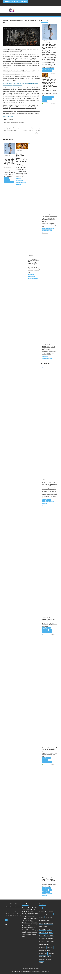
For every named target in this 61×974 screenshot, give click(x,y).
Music (48, 941)
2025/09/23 (52, 506)
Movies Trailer (49, 938)
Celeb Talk (48, 499)
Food (40, 926)
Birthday (50, 908)
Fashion (41, 923)
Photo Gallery (50, 947)
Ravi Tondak (14, 26)
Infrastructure (42, 929)
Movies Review (50, 935)
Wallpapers (42, 959)
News (52, 941)
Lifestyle (41, 932)
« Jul (6, 924)
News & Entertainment (19, 122)
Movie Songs (42, 935)
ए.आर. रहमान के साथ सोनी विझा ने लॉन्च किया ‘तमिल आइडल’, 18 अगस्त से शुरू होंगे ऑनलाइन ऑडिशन (30, 923)
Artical (40, 908)
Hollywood (45, 926)
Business (51, 911)
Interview (49, 929)
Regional (49, 950)
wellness (41, 962)
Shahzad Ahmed (8, 157)
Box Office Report (43, 911)
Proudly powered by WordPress (20, 971)
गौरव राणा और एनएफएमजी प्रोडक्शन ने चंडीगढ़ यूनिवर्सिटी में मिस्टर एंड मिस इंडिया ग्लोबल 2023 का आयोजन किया (12, 128)
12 (11, 913)
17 (6, 915)
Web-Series (48, 959)
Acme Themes (45, 971)
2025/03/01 (52, 764)
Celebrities (6, 178)
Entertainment (7, 122)
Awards (43, 499)
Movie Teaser (42, 941)
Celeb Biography (43, 914)
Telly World (18, 184)
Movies (12, 122)
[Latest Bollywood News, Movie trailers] (5, 14)
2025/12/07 (45, 479)
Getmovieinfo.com (8, 116)
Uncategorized (42, 956)
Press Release (42, 950)
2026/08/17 (19, 150)
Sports (45, 953)
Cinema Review (49, 917)
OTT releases (42, 947)
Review (41, 953)
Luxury (46, 932)
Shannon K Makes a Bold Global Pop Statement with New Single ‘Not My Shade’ (30, 909)
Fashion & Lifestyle (46, 891)
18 (8, 915)
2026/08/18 (7, 155)
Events (50, 630)
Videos (49, 956)
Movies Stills (42, 938)
